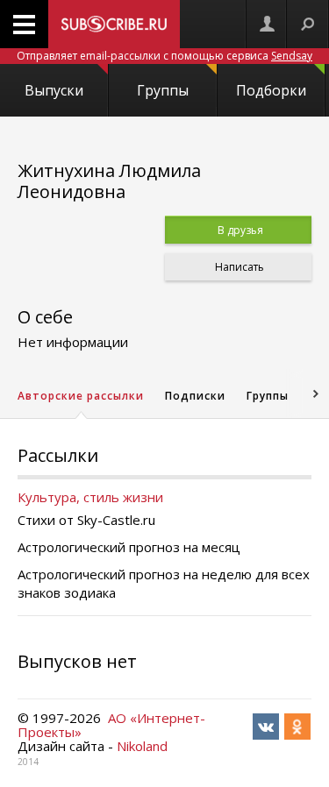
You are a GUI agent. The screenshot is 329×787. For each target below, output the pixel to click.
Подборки (271, 90)
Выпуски (54, 90)
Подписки (195, 395)
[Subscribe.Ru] (114, 24)
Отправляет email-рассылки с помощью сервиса (164, 55)
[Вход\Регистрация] (267, 24)
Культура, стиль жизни (90, 497)
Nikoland (142, 746)
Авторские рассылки (81, 395)
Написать (238, 266)
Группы (163, 90)
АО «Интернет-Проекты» (111, 725)
